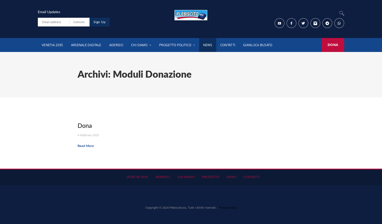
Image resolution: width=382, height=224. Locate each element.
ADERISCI (116, 45)
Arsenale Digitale (86, 45)
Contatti (251, 177)
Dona (333, 45)
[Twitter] (303, 23)
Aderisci (163, 177)
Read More (86, 146)
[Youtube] (280, 23)
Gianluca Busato (257, 45)
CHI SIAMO (139, 45)
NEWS (207, 45)
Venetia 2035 (52, 45)
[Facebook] (291, 23)
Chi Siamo (186, 177)
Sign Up (100, 22)
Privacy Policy (228, 207)
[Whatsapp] (339, 23)
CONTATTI (227, 45)
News (231, 177)
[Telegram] (327, 23)
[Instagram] (315, 23)
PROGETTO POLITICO (175, 45)
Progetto (210, 177)
